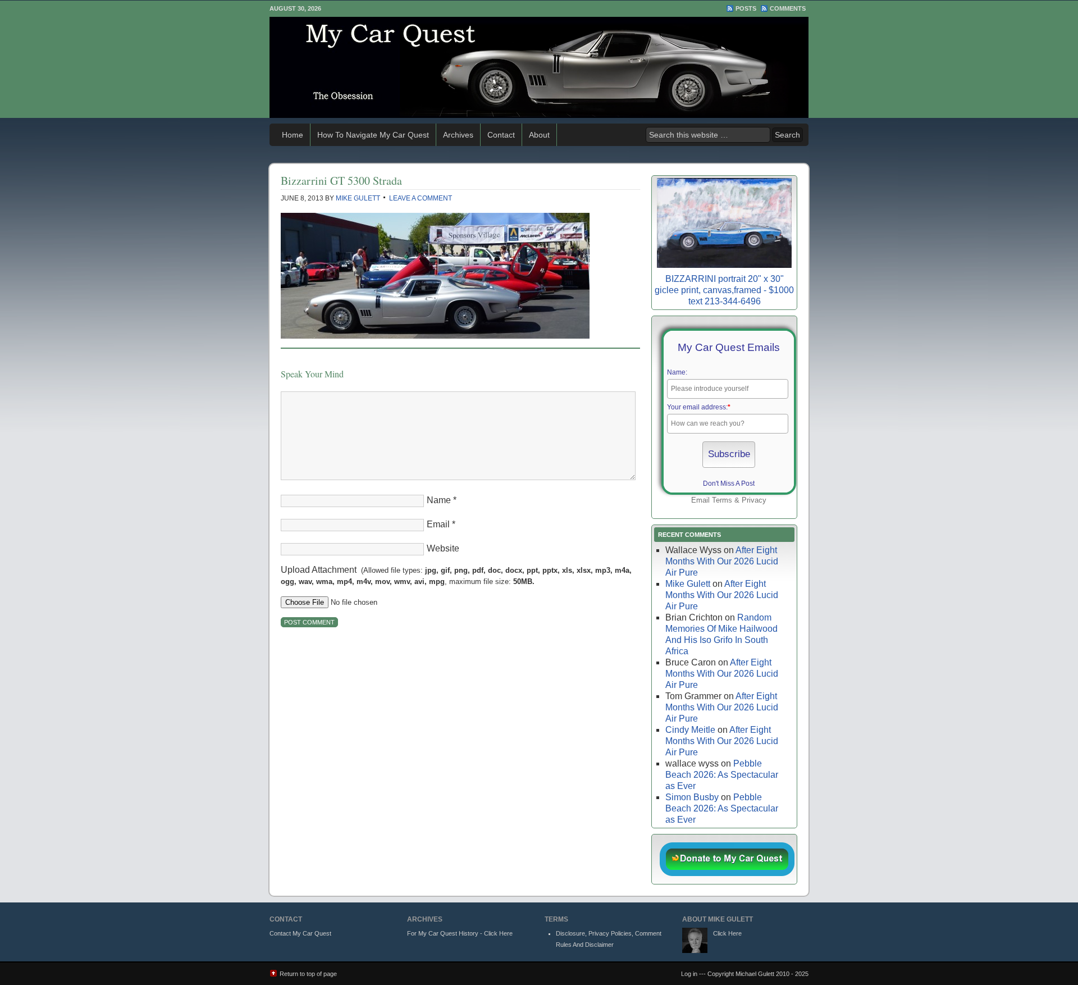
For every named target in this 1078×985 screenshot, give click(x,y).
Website (443, 548)
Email (438, 524)
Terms (722, 500)
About (539, 134)
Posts (746, 8)
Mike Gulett (358, 198)
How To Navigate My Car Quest (373, 134)
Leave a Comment (420, 198)
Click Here (727, 933)
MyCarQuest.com (539, 67)
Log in (689, 973)
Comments (788, 8)
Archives (458, 134)
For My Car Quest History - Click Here (460, 933)
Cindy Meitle (690, 730)
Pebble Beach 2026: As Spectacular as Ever (721, 775)
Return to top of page (308, 973)
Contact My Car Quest (300, 933)
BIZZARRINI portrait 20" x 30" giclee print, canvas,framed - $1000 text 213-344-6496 (724, 290)
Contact (501, 134)
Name (439, 500)
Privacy (754, 500)
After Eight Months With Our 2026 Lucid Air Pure (721, 561)
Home (292, 134)
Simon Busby (692, 797)
